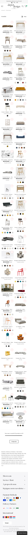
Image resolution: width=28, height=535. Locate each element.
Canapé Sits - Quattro (7, 293)
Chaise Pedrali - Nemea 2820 (8, 194)
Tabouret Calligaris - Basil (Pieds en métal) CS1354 (12, 342)
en (17, 2)
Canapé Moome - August (20, 45)
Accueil (3, 10)
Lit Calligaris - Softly (20, 326)
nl (14, 2)
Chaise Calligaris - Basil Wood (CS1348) (10, 309)
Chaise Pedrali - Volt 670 (7, 403)
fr (11, 2)
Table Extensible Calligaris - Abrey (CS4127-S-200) (12, 94)
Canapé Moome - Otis (8, 177)
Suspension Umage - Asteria (20, 293)
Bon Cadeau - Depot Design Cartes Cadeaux (11, 159)
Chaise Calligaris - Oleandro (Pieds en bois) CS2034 (13, 45)
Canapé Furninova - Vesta (20, 371)
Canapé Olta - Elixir (7, 387)
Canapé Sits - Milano (7, 420)
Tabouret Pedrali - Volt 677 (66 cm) (9, 227)
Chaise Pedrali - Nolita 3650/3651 (9, 326)
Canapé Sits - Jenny (20, 127)
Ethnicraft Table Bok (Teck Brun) (8, 142)
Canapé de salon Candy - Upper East (9, 244)
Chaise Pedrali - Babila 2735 (20, 244)
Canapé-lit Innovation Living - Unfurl (9, 210)
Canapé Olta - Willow (7, 77)
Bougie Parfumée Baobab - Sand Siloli (10, 277)
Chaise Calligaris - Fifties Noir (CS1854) (10, 112)
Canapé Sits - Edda (7, 30)
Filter (25, 16)
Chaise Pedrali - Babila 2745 (7, 260)
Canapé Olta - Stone (20, 358)
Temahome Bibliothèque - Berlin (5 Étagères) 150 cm (13, 127)
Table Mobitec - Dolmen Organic (8, 371)
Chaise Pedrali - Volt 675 (20, 277)
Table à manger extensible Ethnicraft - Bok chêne (12, 62)
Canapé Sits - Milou (20, 309)
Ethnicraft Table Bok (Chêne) (20, 30)
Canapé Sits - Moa (20, 112)
